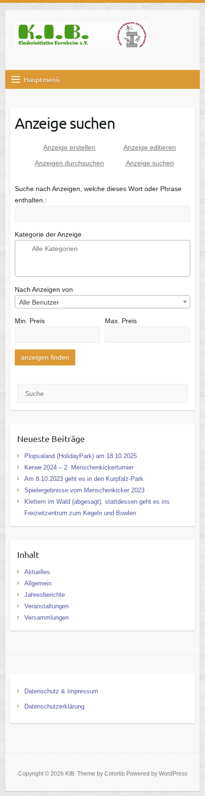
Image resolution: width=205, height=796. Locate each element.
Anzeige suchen (150, 163)
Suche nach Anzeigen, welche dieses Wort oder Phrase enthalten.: (98, 194)
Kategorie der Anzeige (48, 234)
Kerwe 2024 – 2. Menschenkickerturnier (78, 467)
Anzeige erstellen (69, 147)
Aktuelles (37, 571)
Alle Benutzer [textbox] (39, 302)
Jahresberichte (44, 594)
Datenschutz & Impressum (61, 691)
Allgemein (37, 583)
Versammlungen (46, 617)
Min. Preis (30, 321)
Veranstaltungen (46, 606)
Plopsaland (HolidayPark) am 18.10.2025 (80, 456)
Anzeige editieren (149, 147)
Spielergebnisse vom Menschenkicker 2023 (84, 490)
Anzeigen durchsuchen (69, 163)
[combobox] (103, 301)
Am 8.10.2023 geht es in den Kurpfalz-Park (84, 478)
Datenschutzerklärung (54, 706)
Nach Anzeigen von (44, 289)
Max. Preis (121, 321)
